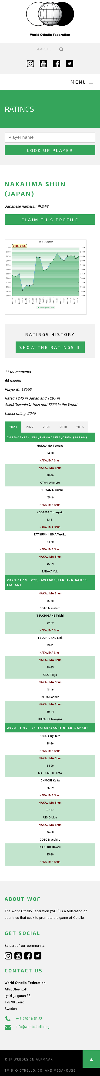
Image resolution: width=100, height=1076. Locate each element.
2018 (63, 427)
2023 (13, 427)
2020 (46, 427)
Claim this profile (50, 219)
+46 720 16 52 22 (29, 1019)
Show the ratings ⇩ (50, 347)
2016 (80, 427)
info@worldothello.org (33, 1027)
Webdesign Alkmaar (33, 1059)
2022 (29, 427)
